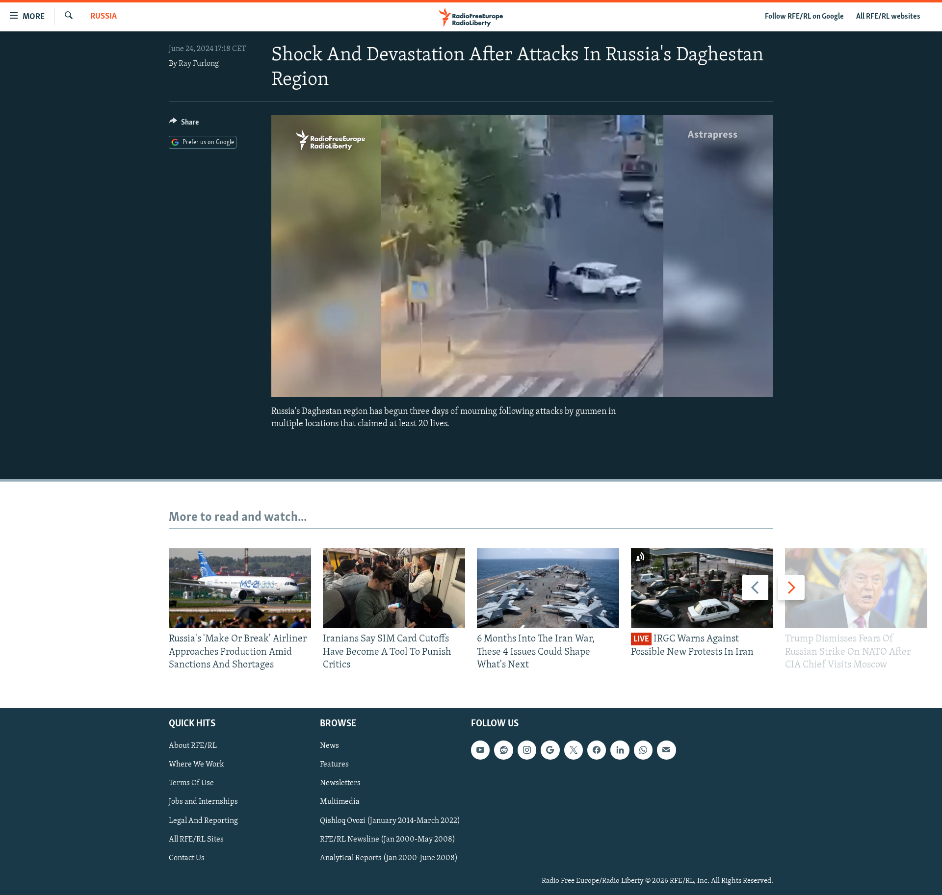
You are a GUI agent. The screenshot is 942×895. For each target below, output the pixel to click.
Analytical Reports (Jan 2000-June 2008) (389, 858)
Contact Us (187, 858)
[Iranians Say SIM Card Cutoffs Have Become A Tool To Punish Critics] (394, 588)
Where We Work (196, 765)
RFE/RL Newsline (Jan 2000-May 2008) (387, 840)
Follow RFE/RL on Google (804, 17)
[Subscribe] (666, 750)
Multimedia (340, 802)
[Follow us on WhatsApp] (643, 750)
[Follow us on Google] (550, 750)
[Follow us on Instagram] (527, 750)
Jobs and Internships (203, 802)
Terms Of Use (191, 784)
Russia (103, 16)
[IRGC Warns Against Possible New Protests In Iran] (702, 588)
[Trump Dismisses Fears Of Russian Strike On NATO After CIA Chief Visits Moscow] (856, 588)
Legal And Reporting (203, 821)
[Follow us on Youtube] (480, 750)
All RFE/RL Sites (196, 840)
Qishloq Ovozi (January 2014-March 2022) (390, 821)
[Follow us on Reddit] (503, 750)
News (329, 746)
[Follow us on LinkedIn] (619, 750)
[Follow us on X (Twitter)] (573, 750)
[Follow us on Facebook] (596, 750)
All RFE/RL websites (888, 17)
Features (334, 765)
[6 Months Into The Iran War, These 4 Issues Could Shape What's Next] (548, 588)
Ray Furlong (199, 64)
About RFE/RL (193, 746)
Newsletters (340, 784)
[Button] (184, 124)
